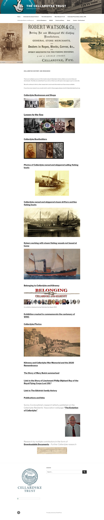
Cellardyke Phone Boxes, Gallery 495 (77, 16)
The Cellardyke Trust (46, 6)
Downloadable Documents (36, 444)
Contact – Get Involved (79, 20)
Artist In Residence (41, 20)
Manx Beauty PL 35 (60, 16)
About (68, 20)
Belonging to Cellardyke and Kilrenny (41, 285)
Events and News (60, 20)
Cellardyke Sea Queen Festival (31, 16)
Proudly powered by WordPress (54, 512)
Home (18, 16)
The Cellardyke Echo (46, 16)
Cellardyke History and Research (25, 20)
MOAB (51, 20)
